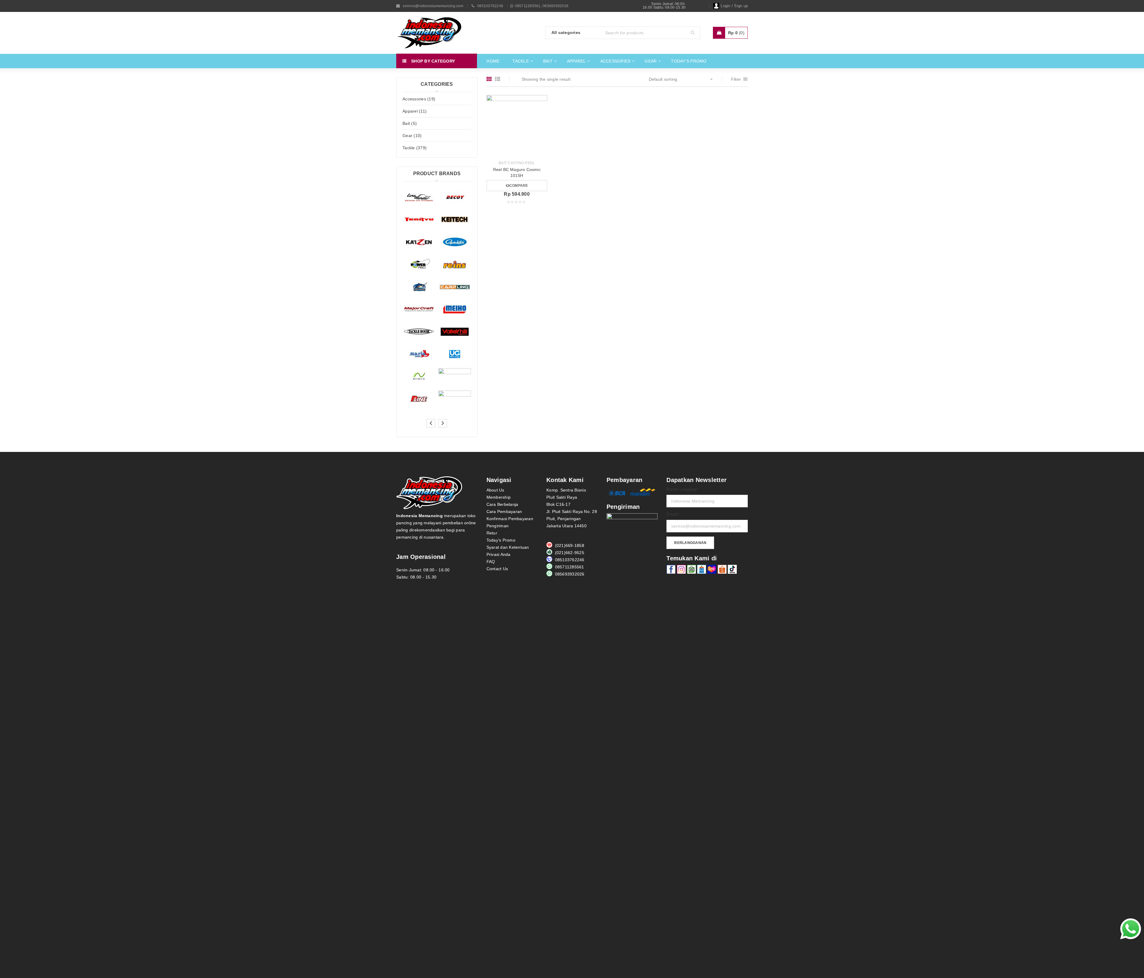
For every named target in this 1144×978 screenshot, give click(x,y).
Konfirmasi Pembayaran (509, 518)
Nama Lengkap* (682, 489)
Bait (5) (409, 123)
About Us (495, 490)
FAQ (490, 561)
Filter (736, 79)
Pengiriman (497, 525)
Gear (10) (412, 135)
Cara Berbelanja (502, 504)
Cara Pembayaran (504, 511)
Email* (672, 514)
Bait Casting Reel (517, 163)
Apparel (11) (414, 111)
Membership (498, 497)
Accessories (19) (418, 99)
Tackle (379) (414, 147)
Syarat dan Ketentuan (507, 547)
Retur (491, 533)
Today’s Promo (500, 540)
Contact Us (497, 568)
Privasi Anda (498, 554)
